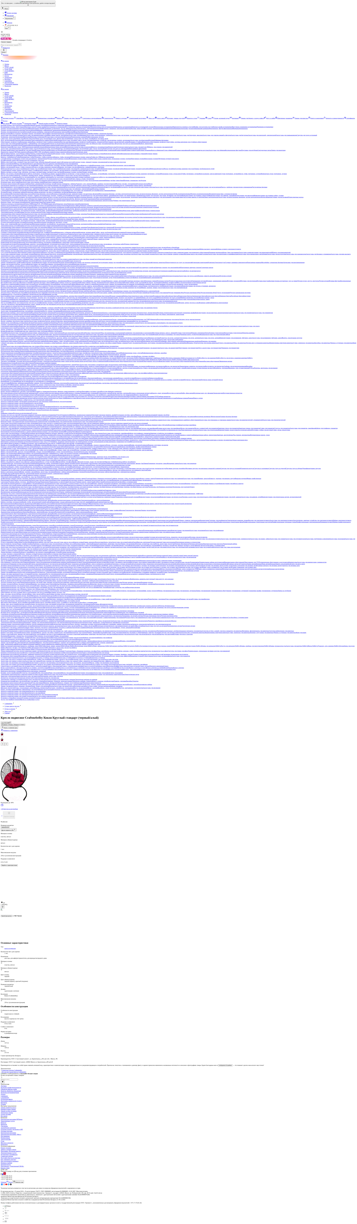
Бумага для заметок (31, 354)
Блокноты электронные (72, 354)
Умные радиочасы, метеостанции (194, 440)
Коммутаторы (81, 436)
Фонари (155, 334)
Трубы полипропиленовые (182, 194)
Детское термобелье (143, 292)
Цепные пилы (29, 249)
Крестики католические (82, 379)
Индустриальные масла (71, 269)
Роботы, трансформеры (59, 281)
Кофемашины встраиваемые (123, 127)
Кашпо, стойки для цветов (17, 467)
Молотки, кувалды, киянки (64, 239)
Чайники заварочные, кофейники (29, 189)
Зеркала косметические (85, 311)
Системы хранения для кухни (116, 162)
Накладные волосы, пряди (201, 299)
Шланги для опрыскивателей (281, 252)
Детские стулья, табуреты (77, 448)
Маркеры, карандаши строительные (67, 242)
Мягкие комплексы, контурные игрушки (112, 324)
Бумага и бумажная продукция (10, 354)
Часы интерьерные (44, 467)
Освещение (4, 463)
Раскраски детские (49, 284)
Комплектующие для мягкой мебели (113, 169)
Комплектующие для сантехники (11, 195)
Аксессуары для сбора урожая (84, 259)
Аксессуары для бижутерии (144, 296)
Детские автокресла (120, 274)
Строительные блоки (36, 202)
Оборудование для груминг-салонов (51, 346)
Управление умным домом (22, 438)
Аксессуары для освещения (187, 463)
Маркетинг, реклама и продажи (23, 391)
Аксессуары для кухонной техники (12, 135)
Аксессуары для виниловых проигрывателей (134, 430)
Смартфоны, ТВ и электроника (26, 118)
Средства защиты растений (59, 261)
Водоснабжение (6, 194)
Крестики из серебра (52, 379)
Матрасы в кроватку (41, 286)
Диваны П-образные (47, 153)
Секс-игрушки (5, 383)
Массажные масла (20, 386)
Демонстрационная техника (10, 353)
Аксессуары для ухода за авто (188, 276)
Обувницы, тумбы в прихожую (44, 157)
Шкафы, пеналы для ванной (40, 451)
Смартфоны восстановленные (25, 425)
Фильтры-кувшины (99, 189)
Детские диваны (88, 153)
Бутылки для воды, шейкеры (55, 328)
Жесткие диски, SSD (18, 147)
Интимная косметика (7, 386)
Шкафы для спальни (90, 453)
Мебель (59, 118)
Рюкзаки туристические (92, 333)
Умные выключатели (99, 438)
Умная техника (5, 440)
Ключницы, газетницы (97, 167)
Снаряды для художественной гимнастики (75, 326)
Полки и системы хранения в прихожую (45, 167)
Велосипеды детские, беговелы (56, 291)
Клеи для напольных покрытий (63, 224)
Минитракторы (182, 249)
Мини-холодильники (99, 125)
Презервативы (129, 319)
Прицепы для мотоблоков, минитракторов (79, 254)
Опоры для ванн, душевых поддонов (57, 195)
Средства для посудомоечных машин (116, 423)
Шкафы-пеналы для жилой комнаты (58, 445)
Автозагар (32, 306)
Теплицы (66, 252)
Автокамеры (95, 266)
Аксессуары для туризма (145, 334)
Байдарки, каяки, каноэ (25, 338)
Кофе (6, 72)
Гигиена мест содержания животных (258, 343)
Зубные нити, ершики (76, 314)
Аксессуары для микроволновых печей (35, 135)
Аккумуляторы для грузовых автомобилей (70, 267)
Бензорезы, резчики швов (87, 232)
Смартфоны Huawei (90, 425)
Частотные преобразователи (141, 214)
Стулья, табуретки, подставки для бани (29, 172)
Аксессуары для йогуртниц (239, 135)
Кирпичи (27, 202)
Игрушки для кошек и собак (86, 343)
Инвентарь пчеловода (79, 264)
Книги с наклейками (108, 395)
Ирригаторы (37, 314)
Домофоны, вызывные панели (59, 441)
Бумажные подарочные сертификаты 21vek (35, 408)
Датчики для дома (75, 441)
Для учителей (103, 396)
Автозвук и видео (6, 271)
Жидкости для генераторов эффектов (118, 373)
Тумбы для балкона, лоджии (190, 174)
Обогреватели (115, 416)
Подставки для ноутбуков (34, 148)
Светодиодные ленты (264, 150)
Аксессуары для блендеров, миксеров (191, 135)
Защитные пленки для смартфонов (130, 428)
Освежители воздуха (247, 468)
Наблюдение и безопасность (10, 441)
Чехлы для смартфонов (90, 428)
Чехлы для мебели (169, 169)
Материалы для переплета (75, 351)
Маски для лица (89, 297)
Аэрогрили (24, 128)
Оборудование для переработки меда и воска (58, 264)
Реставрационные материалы (191, 217)
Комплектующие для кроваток (172, 286)
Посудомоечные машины (62, 125)
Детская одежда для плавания (158, 292)
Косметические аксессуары (69, 311)
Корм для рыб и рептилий (28, 348)
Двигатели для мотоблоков (57, 254)
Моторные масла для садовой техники (196, 254)
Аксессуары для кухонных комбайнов (150, 135)
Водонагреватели (16, 194)
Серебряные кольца (152, 378)
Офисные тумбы (109, 462)
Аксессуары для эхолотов (134, 341)
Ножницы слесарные (73, 237)
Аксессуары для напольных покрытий (170, 217)
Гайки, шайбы (72, 210)
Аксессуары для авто (7, 276)
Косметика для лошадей (62, 349)
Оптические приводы (123, 147)
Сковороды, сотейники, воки (22, 175)
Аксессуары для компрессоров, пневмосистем (88, 234)
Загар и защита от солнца (9, 306)
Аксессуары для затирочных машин (125, 247)
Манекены (119, 369)
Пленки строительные (131, 244)
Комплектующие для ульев (35, 264)
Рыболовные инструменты (150, 341)
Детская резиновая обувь (208, 292)
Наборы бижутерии (129, 296)
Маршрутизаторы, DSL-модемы (25, 436)
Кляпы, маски (71, 385)
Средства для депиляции (48, 304)
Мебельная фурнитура (157, 169)
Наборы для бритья (62, 192)
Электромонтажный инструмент (11, 241)
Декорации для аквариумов (64, 348)
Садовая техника (6, 249)
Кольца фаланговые (51, 378)
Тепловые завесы (125, 416)
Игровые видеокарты (82, 150)
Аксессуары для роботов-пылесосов (75, 420)
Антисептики (96, 316)
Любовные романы (182, 398)
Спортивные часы (40, 328)
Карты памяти (44, 140)
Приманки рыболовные (64, 339)
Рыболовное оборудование (9, 341)
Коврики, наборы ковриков (63, 472)
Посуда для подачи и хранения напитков (64, 177)
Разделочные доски (49, 184)
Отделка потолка (6, 222)
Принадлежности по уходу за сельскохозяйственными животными (186, 262)
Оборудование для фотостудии (10, 142)
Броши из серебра (45, 381)
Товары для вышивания (14, 369)
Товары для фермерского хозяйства (12, 262)
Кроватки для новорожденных (44, 446)
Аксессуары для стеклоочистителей (274, 420)
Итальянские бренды (159, 296)
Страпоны (121, 383)
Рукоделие (4, 369)
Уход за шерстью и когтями (93, 346)
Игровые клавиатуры (132, 150)
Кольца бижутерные (58, 296)
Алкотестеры (16, 274)
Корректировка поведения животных (281, 343)
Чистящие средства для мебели (176, 468)
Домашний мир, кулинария (88, 393)
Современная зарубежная (154, 398)
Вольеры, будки (192, 343)
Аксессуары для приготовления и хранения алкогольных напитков (176, 187)
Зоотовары (235, 118)
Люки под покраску (45, 230)
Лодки (16, 338)
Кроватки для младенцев (27, 286)
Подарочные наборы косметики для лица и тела (40, 192)
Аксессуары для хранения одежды (146, 307)
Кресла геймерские (157, 150)
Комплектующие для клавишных (29, 374)
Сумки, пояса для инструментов (63, 246)
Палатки (8, 333)
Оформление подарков (75, 192)
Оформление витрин (225, 361)
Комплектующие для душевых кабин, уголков (269, 195)
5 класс (40, 396)
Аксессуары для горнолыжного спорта (126, 323)
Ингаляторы (35, 313)
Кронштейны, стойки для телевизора (46, 455)
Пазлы (56, 364)
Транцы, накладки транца (91, 338)
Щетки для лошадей (76, 349)
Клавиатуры (32, 435)
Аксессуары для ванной (87, 451)
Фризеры (164, 128)
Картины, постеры (19, 190)
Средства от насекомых (261, 468)
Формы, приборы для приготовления (104, 184)
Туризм (3, 333)
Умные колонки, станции (39, 438)
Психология (24, 393)
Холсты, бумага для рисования (147, 368)
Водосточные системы (42, 205)
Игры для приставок (28, 150)
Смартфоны (8, 81)
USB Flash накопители (21, 152)
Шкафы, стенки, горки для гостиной (63, 450)
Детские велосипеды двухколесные (35, 291)
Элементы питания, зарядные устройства (58, 433)
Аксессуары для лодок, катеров (210, 338)
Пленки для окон (95, 465)
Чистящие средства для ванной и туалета (116, 468)
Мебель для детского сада (105, 289)
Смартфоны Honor (78, 425)
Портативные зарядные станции (190, 267)
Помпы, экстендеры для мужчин (107, 383)
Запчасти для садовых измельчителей (51, 256)
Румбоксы (73, 284)
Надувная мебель (81, 170)
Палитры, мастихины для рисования (265, 368)
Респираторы (62, 316)
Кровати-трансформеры (35, 163)
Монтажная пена (37, 224)
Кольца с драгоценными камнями (107, 378)
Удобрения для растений (29, 261)
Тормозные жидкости (86, 269)
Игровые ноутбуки (55, 150)
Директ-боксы (45, 373)
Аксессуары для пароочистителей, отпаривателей (247, 420)
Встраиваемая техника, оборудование (13, 127)
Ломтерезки (84, 132)
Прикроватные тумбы (27, 157)
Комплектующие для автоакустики (82, 271)
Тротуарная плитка (49, 202)
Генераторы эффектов (81, 373)
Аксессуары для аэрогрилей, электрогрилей (262, 135)
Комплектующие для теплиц (78, 252)
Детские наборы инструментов (114, 282)
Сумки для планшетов (267, 428)
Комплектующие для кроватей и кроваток (73, 169)
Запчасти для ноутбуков (35, 403)
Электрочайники (30, 130)
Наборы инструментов (23, 237)
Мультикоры (37, 373)
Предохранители (126, 214)
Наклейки (104, 354)
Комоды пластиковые (107, 157)
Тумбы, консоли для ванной (22, 451)
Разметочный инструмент (9, 242)
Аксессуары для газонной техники (104, 254)
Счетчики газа (15, 215)
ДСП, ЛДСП (41, 204)
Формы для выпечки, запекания (31, 179)
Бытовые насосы (27, 194)
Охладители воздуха (57, 416)
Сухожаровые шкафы (188, 313)
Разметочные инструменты (25, 242)
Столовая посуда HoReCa (194, 358)
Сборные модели (200, 282)
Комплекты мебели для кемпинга (25, 336)
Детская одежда (20, 292)
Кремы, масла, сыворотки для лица (21, 297)
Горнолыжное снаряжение (42, 323)
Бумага (22, 354)
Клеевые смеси (27, 200)
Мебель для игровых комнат (97, 287)
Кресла (3, 443)
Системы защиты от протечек (194, 197)
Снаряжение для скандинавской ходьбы (49, 326)
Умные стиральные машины (47, 440)
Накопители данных (7, 152)
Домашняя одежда (74, 307)
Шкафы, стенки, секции (41, 165)
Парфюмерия (5, 294)
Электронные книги (34, 426)
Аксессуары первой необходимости (117, 276)
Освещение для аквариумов (151, 348)
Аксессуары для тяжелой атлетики (153, 326)
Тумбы (18, 157)
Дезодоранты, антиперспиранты (109, 302)
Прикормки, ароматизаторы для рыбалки (85, 339)
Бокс (17, 326)
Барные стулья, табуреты (30, 448)
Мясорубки (77, 132)
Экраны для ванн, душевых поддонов (34, 195)
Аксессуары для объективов (139, 140)
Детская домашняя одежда (44, 292)
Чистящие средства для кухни (138, 468)
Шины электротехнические (57, 214)
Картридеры (71, 152)
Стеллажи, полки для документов (93, 462)
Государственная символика (10, 400)
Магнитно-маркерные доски (28, 353)
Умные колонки (59, 431)
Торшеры (33, 463)
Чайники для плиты (46, 189)
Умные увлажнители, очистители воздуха (138, 440)
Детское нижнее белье (75, 292)
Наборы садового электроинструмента (228, 249)
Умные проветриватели (176, 440)
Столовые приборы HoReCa (91, 358)
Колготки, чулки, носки (22, 307)
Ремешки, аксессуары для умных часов (80, 138)
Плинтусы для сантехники (94, 195)
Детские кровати (29, 446)
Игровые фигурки (334, 281)
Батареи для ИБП (83, 435)
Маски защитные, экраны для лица (47, 316)
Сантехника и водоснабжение (92, 118)
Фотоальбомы (29, 190)
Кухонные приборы (24, 184)
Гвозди (28, 210)
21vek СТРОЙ (8, 67)
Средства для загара (23, 306)
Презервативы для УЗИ (141, 319)
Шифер (120, 205)
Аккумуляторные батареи (79, 433)
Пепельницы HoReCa (170, 359)
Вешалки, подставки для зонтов (68, 167)
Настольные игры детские (25, 284)
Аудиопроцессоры (165, 271)
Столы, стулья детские (19, 460)
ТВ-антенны (70, 143)
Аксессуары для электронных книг (128, 426)
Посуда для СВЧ (53, 175)
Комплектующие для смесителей (243, 195)
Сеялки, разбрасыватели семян (167, 249)
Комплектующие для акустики (228, 430)
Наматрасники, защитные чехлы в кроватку (108, 458)
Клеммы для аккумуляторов (129, 267)
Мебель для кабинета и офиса (10, 462)
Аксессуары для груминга (14, 346)
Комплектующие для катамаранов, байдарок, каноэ (236, 338)
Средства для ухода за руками (67, 302)
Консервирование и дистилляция (11, 187)
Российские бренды (237, 296)
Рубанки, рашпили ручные (100, 239)
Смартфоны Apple (40, 425)
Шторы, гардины (44, 465)
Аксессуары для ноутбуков (50, 148)
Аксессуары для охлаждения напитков (92, 180)
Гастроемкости (85, 175)
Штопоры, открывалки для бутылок (134, 180)
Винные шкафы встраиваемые (222, 127)
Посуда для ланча (71, 185)
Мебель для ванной (7, 451)
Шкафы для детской (25, 289)
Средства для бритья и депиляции (11, 304)
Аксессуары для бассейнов (38, 257)
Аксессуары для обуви (47, 309)
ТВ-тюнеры (77, 143)
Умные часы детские (41, 138)
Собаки (3, 343)
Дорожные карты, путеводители (190, 334)
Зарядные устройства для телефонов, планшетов (42, 428)
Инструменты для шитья (80, 369)
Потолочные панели (31, 222)
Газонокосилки (39, 249)
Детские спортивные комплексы (77, 287)
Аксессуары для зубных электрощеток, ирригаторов (167, 314)
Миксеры (70, 132)
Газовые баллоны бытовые (228, 416)
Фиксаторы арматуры (130, 210)
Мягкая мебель (5, 153)
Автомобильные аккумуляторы (20, 267)
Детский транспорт (7, 291)
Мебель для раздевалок (171, 326)
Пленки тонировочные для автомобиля (93, 276)
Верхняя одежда (63, 307)
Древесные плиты (73, 204)
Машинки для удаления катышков (146, 415)
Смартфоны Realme (138, 425)
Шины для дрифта (51, 266)
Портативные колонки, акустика (43, 431)
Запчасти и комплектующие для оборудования (144, 251)
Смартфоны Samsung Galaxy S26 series (156, 425)
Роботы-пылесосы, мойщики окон (48, 418)
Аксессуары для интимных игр (57, 385)
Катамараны (36, 338)
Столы (3, 158)
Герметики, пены (110, 224)
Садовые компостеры (106, 252)
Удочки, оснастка (6, 339)
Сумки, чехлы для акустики (281, 430)
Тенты (207, 333)
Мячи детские (180, 282)
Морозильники (49, 125)
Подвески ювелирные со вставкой (100, 379)
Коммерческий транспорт (9, 279)
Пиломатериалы (84, 204)
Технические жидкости (8, 269)
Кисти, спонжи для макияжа (52, 311)
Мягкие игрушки (72, 281)
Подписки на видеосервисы (57, 143)
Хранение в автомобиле (136, 276)
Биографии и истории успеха (91, 391)
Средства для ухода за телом (31, 302)
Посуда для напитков (26, 177)
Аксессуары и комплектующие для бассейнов (15, 257)
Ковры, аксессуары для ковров (45, 472)
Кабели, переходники (146, 143)
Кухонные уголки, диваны (62, 153)
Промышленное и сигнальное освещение (23, 229)
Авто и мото (161, 118)
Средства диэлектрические (32, 212)
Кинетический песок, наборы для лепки (108, 284)
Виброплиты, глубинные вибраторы (67, 232)
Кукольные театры (163, 281)
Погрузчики (141, 232)
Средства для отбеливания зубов (113, 314)
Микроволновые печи (35, 128)
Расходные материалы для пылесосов (99, 420)
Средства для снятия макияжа (103, 297)
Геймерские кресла (63, 448)
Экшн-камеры (35, 140)
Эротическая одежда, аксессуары (30, 388)
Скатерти (89, 470)
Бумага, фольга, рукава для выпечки (82, 179)
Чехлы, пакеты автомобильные (24, 276)
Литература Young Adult (58, 398)
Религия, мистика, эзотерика (120, 393)
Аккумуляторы (5, 267)
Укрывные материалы (216, 252)
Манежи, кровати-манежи (106, 286)
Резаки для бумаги (61, 351)
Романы (190, 398)
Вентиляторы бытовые (23, 416)
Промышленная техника (8, 363)
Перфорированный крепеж (59, 210)
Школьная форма (30, 292)
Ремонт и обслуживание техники (11, 410)
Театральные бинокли (46, 371)
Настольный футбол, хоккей (67, 364)
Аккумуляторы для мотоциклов (94, 267)
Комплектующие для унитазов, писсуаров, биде (154, 195)
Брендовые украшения (15, 296)
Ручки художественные (57, 368)
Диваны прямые (25, 153)
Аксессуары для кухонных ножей (33, 182)
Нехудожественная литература (10, 393)
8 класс (54, 396)
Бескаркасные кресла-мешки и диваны (133, 153)
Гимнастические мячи (81, 321)
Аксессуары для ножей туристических (101, 334)
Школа (6, 66)
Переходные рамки (37, 271)
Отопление (4, 207)
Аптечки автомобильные (48, 274)
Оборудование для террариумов (188, 348)
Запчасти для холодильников (62, 401)
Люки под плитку (22, 230)
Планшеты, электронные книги (11, 426)
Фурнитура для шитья (95, 369)
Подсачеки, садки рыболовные (77, 341)
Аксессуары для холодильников (69, 423)
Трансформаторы (92, 214)
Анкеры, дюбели (35, 210)
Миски (150, 184)
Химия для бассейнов (54, 257)
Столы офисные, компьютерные (36, 356)
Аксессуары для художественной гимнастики (103, 326)
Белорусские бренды (212, 296)
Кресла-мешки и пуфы (17, 443)
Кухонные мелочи (142, 184)
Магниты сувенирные (104, 190)
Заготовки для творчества (140, 366)
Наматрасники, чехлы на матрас (75, 446)
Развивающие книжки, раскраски (46, 395)
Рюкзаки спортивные (198, 333)
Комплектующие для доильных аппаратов (84, 262)
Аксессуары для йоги (22, 321)
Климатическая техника (8, 416)
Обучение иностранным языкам (118, 396)
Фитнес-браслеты (29, 138)
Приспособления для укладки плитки (125, 217)
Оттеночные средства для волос (101, 301)
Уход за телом (5, 302)
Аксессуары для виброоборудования (83, 247)
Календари (97, 354)
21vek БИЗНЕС (9, 71)
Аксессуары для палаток (18, 333)
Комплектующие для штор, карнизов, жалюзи (75, 465)
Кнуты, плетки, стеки (41, 385)
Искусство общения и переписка (111, 391)
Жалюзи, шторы (6, 465)
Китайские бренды (172, 296)
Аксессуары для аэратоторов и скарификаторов (223, 254)
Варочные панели (30, 127)
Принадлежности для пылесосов (33, 420)
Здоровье (202, 118)
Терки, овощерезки (37, 184)
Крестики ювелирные (26, 379)
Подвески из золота (139, 379)
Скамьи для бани (47, 172)
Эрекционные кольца (131, 383)
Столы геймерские (169, 150)
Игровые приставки (15, 150)
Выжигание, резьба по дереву (86, 284)
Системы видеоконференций (65, 353)
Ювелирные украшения (284, 118)
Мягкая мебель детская (89, 289)
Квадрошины (72, 266)
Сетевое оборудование (8, 436)
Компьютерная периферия (9, 435)
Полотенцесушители (41, 197)
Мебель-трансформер (7, 163)
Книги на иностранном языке (101, 398)
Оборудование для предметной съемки (116, 142)
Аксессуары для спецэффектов (139, 373)
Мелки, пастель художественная (127, 368)
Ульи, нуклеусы (22, 264)
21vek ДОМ (8, 69)
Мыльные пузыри (25, 282)
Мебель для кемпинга (8, 336)
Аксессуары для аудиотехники (208, 430)
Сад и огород (5, 252)
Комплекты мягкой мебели (112, 153)
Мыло (11, 302)
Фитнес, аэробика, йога (8, 321)
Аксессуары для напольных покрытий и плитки (16, 217)
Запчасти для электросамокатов (43, 406)
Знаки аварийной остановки (80, 274)
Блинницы (170, 128)
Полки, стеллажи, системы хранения (60, 165)
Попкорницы (243, 128)
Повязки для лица (71, 316)
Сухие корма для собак (12, 343)
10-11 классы (65, 396)
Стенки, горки (22, 445)
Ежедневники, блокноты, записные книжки (51, 354)
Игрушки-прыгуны (263, 281)
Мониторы (26, 137)
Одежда (3, 307)
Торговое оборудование (196, 361)
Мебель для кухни (6, 162)
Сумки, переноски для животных (304, 343)
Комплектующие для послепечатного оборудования (99, 351)
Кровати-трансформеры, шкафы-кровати (133, 446)
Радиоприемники (46, 430)
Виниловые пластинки (156, 430)
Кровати (21, 446)
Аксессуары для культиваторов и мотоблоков (252, 254)
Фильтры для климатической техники (66, 421)
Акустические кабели (245, 430)
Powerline (100, 436)
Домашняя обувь (10, 309)
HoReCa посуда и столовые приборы (12, 358)
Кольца (3, 378)
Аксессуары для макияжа (9, 311)
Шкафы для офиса (97, 356)
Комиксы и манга (71, 398)
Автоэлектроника (6, 272)
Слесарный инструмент (8, 237)
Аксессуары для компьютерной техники (13, 148)
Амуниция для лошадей (13, 349)
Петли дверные (53, 219)
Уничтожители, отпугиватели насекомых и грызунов (130, 252)
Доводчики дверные (77, 219)
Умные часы (20, 138)
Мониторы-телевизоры (37, 137)
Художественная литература (10, 398)
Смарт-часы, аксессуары (8, 138)
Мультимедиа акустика (17, 430)
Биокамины (145, 416)
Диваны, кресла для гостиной (23, 450)
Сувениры (4, 190)
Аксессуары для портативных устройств (13, 433)
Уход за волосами (6, 299)
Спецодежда (94, 246)
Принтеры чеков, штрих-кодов (64, 361)
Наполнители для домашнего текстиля (134, 470)
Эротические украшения (49, 388)
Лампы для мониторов (278, 150)
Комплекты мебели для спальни (29, 453)
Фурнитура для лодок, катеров (169, 338)
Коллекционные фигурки (233, 150)
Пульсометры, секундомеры (25, 328)
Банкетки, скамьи (84, 167)
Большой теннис (90, 329)
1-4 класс (35, 396)
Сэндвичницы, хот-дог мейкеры (61, 128)
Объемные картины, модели (71, 366)
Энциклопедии (218, 393)
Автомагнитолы (17, 271)
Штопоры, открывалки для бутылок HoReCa (51, 359)
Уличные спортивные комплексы (67, 324)
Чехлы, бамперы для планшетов (81, 426)
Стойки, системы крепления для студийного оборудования (188, 142)
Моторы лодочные (46, 338)
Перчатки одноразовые (84, 316)
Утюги (58, 415)
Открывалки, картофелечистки (66, 133)
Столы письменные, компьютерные (35, 158)
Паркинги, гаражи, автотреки (115, 281)
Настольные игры (19, 364)
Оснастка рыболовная (105, 339)
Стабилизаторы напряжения (98, 435)
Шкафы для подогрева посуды (203, 127)
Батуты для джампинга (141, 321)
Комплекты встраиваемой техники (143, 127)
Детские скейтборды (84, 291)
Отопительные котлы (14, 207)
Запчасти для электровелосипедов (64, 406)
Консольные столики (151, 158)
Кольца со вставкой (63, 378)
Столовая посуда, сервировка (10, 177)
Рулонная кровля (136, 205)
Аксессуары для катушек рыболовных (171, 339)
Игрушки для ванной (234, 281)
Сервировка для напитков (22, 180)
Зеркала (16, 453)
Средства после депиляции (64, 304)
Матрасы (16, 446)
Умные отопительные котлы (160, 440)
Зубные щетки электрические (23, 314)
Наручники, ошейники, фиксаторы (23, 385)
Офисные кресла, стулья (18, 356)
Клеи (103, 224)
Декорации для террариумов (230, 348)
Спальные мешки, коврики (34, 333)
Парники (60, 252)
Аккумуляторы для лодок (112, 267)
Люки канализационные (103, 199)
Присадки (61, 269)
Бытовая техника (8, 118)
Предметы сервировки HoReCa (176, 358)
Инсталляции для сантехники (25, 197)
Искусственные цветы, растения (60, 467)
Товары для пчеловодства (9, 264)
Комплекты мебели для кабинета (125, 462)
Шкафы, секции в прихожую (97, 445)
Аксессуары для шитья (109, 369)
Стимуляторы (92, 383)
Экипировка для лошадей (46, 349)
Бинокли (17, 371)
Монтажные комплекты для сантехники (157, 197)
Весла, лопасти (78, 338)
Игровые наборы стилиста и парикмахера (66, 282)
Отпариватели (65, 415)
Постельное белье (61, 470)
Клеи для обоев (48, 224)
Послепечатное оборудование (10, 351)
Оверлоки (94, 415)
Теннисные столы (48, 329)
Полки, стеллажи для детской (41, 289)
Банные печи (64, 207)
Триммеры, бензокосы (18, 249)
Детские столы (52, 158)
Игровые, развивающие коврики (216, 281)
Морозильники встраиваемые (163, 127)
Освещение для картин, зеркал (157, 463)
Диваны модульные (77, 153)
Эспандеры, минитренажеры (65, 321)
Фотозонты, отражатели (96, 142)
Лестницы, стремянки (22, 259)
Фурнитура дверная (64, 219)
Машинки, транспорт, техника (96, 281)
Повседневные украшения (30, 296)
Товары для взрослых (301, 118)
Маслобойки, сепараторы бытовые (102, 133)
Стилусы (39, 435)
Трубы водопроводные (69, 197)
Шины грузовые (40, 266)
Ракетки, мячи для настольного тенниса (30, 329)
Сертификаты (350, 118)
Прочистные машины (36, 199)
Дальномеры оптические (60, 371)
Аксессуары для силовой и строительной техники (17, 247)
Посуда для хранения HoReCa (211, 358)
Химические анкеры (110, 210)
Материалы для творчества (156, 366)
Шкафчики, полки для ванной (58, 451)
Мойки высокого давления (207, 249)
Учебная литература (7, 396)
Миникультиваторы (193, 249)
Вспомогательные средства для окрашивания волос (74, 301)
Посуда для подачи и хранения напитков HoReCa (237, 358)
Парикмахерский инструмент (145, 299)
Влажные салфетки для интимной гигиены (70, 318)
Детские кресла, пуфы (52, 443)
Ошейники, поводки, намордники (66, 343)
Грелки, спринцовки (118, 319)
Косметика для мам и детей (49, 302)
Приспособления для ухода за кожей (169, 297)
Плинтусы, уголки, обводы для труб (49, 217)
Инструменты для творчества (214, 366)
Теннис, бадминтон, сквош (9, 329)
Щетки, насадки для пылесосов (54, 420)
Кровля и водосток (7, 205)
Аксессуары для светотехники (88, 229)
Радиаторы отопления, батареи (89, 207)
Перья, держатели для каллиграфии (76, 368)
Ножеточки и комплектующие (53, 182)
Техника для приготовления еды (11, 128)
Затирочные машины (119, 232)
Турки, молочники (58, 189)
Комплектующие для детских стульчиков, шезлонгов (199, 286)
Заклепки (80, 210)
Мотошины (64, 266)
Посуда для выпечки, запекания (11, 179)
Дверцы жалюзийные (128, 174)
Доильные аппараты (64, 262)
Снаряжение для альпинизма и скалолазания (138, 333)
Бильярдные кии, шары (25, 331)
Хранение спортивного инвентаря (234, 326)
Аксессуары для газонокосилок (296, 254)
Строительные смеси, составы (79, 200)
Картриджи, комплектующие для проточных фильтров (81, 194)
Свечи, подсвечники (95, 467)
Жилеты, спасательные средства (292, 338)
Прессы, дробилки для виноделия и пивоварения (236, 187)
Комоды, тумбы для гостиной (42, 450)
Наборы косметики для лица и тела (87, 302)
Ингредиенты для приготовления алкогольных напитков (137, 187)
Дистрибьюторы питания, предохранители (145, 271)
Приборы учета (6, 215)
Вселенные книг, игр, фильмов (203, 393)
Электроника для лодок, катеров (189, 338)
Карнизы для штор (55, 465)
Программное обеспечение (138, 148)
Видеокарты (41, 147)
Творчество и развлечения (9, 284)
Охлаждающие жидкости (50, 269)
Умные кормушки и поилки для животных (218, 440)
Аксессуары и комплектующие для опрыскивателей (255, 252)
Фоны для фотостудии (39, 142)
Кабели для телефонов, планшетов (327, 428)
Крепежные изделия (7, 210)
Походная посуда (70, 334)
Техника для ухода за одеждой (10, 415)
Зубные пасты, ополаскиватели (93, 314)
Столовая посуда (95, 177)
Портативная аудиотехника (9, 431)
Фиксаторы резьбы (96, 224)
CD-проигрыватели (86, 431)
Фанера (34, 204)
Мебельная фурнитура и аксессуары (12, 169)
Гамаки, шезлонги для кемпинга (88, 336)
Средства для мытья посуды (157, 468)
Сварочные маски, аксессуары (65, 235)
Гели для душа (17, 302)
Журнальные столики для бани (72, 172)
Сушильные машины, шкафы (107, 415)
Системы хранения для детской (132, 287)
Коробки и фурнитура (8, 219)
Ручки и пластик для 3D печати (121, 366)
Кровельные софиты (73, 205)
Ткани (149, 470)
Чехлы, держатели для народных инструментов (42, 376)
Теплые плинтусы (112, 207)
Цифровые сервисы (7, 413)
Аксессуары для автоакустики (122, 271)
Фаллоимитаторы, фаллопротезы (77, 383)
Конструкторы (11, 281)
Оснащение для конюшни (91, 349)
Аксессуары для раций (135, 361)
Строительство (108, 118)
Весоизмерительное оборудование (117, 361)
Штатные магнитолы (177, 271)
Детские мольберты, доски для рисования (184, 284)
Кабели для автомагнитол (192, 271)
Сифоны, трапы (108, 195)
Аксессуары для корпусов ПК (139, 147)
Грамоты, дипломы (120, 354)
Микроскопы (24, 371)
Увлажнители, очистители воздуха (86, 416)
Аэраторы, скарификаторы (131, 249)
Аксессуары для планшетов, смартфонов (104, 426)
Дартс (78, 364)
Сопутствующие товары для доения (109, 262)
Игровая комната (6, 287)
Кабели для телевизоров (40, 143)
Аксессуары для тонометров (245, 313)
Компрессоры (23, 234)
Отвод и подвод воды (55, 197)
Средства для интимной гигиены (148, 302)
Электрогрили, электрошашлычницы (88, 128)
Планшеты (25, 145)
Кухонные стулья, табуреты (13, 448)
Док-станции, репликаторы (241, 435)
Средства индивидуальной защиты (32, 246)
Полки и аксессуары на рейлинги (87, 185)
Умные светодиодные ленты (138, 438)
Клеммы (21, 212)
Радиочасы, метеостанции (32, 430)
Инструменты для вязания (48, 369)
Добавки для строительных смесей (124, 200)
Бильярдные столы (12, 331)
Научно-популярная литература (56, 393)
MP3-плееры (68, 431)
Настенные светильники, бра (82, 463)
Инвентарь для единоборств (28, 326)
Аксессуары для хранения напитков (41, 180)
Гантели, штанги (50, 321)
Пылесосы (7, 86)
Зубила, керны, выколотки (102, 237)
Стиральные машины (11, 84)
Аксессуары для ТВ (87, 143)
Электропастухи (220, 262)
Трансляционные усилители (190, 430)
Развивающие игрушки (199, 281)
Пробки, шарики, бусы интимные (39, 383)
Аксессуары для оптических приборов (80, 371)
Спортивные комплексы (36, 324)
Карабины (120, 210)
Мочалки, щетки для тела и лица (188, 302)
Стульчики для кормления (99, 162)
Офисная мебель (6, 356)
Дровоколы (154, 249)
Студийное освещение (53, 142)
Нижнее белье (10, 307)
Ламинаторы (24, 351)
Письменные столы (32, 460)
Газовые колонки (26, 207)
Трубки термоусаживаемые (49, 212)
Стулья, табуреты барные (41, 162)
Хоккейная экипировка (92, 323)
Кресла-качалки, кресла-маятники (124, 165)
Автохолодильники (173, 276)
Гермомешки (87, 328)
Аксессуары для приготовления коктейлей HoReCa (134, 359)
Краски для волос (29, 301)
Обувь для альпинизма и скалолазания (112, 333)
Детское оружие (324, 281)
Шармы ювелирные (13, 379)
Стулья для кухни (28, 162)
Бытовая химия (5, 468)
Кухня (3, 160)
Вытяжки (31, 125)
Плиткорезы (20, 244)
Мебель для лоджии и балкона (10, 174)
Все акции (5, 61)
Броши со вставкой (11, 381)
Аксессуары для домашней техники (12, 420)
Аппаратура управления (106, 214)
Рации (34, 361)
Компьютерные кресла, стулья (47, 448)
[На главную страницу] (6, 40)
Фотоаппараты (17, 140)
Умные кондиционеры (104, 440)
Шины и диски (5, 266)
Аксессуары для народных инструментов (14, 376)
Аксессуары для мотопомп (144, 247)
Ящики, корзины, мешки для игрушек (154, 287)
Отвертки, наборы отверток (58, 237)
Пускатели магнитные (157, 214)
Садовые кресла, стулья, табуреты (107, 448)
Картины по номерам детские (130, 284)
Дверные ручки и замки (41, 219)
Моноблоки (32, 145)
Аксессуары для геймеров (217, 150)
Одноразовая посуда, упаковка (121, 185)
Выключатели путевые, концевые (76, 214)
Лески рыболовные (51, 339)
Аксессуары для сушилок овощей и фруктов (217, 135)
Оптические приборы (8, 371)
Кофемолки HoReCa (157, 359)
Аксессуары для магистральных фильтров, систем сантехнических (152, 194)
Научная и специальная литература (140, 393)
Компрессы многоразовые (219, 302)
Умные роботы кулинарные (75, 440)
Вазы (72, 467)
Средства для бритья (87, 304)
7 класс (49, 396)
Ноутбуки (7, 79)
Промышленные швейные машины (45, 363)
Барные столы (20, 158)
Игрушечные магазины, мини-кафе (42, 282)
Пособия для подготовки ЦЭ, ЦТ (79, 396)
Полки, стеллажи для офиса (146, 356)
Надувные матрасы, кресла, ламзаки (164, 333)
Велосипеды (8, 74)
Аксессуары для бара (7, 180)
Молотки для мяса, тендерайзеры (126, 184)
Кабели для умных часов (100, 138)
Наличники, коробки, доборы (24, 219)
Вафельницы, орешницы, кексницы (111, 128)
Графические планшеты (24, 368)
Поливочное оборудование (17, 252)
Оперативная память (31, 147)
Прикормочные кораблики (192, 341)
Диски (59, 266)
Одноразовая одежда (107, 316)
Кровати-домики (151, 446)
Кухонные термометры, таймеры (65, 184)
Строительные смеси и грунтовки (11, 200)
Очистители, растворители (81, 224)
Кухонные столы (10, 158)
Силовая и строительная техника (11, 232)
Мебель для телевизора (8, 455)
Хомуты (101, 210)
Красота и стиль (192, 118)
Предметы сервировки (122, 177)
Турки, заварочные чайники (10, 189)
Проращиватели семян (83, 133)
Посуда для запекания (48, 179)
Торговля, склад (6, 361)
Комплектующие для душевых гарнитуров (195, 195)
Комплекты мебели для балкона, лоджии (33, 174)
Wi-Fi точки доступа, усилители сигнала (48, 436)
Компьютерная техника (8, 145)
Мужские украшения (116, 296)
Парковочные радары (99, 272)
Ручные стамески (86, 239)
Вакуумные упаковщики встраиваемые (244, 127)
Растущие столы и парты (99, 158)
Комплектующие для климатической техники (15, 421)
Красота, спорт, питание (159, 393)
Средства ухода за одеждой (127, 307)
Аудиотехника (5, 430)
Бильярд (3, 331)
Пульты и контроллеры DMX (97, 373)
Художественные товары (9, 368)
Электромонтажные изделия (10, 212)
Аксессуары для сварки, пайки (114, 235)
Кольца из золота (140, 378)
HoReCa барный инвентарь (9, 359)
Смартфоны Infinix (114, 425)
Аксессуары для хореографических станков (209, 326)
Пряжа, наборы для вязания (31, 369)
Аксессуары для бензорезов (41, 247)
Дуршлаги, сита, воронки (84, 184)
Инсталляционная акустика (172, 430)
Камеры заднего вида (126, 277)
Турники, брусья (23, 324)
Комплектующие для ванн (77, 195)
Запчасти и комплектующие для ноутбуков (14, 403)
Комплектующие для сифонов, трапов (221, 195)
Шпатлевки (35, 200)
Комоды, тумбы (6, 157)
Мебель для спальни (7, 453)
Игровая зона (5, 150)
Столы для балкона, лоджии (94, 174)
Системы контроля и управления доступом (116, 441)
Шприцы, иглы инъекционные (102, 319)
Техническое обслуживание (30, 410)
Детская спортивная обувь (192, 292)
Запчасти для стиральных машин (43, 401)
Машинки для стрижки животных (74, 346)
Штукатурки (43, 200)
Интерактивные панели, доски (46, 353)
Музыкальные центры (59, 430)
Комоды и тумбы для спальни (62, 453)
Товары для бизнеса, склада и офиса (252, 118)
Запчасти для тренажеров (37, 405)
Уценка (6, 64)
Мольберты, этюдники (221, 368)
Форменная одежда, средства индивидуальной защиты (18, 316)
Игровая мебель (6, 155)
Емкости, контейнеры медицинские (81, 319)
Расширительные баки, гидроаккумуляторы (223, 194)
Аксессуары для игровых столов (90, 364)
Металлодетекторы (136, 441)
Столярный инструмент (8, 239)
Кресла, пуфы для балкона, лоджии (250, 174)
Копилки (10, 190)
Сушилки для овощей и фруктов (37, 133)
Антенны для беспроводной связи (169, 436)
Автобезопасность (6, 274)
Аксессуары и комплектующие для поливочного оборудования (189, 252)
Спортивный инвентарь (8, 326)
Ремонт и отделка (121, 118)
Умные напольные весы (240, 440)
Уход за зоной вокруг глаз (61, 297)
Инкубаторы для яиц (29, 262)
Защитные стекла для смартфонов (108, 428)
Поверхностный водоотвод (58, 205)
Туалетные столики (63, 158)
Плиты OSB (28, 204)
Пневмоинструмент (140, 234)
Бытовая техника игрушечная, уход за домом (283, 281)
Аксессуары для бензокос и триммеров (318, 254)
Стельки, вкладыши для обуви (63, 309)
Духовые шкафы (41, 127)
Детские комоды (55, 289)
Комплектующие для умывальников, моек (126, 195)
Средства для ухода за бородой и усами (123, 299)
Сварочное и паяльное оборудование (12, 235)
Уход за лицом (5, 297)
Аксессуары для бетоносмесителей (61, 247)
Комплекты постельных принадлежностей (42, 470)
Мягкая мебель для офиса (84, 356)
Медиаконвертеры (133, 436)
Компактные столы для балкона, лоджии (274, 174)
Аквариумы (16, 348)
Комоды (13, 157)
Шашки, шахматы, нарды (33, 364)
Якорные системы (154, 338)
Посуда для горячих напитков (42, 177)
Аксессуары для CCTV (43, 441)
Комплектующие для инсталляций (277, 197)
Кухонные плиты (39, 125)
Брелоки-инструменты (130, 334)
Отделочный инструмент (9, 244)
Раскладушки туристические (233, 333)
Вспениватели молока (77, 130)
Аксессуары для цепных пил (124, 254)
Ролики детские (96, 291)
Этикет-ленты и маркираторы (97, 361)
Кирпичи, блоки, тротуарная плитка (12, 202)
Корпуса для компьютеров (100, 147)
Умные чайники (61, 440)
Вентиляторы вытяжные (203, 416)
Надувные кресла (65, 443)
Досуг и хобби (270, 118)
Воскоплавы (77, 304)
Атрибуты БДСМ (6, 385)
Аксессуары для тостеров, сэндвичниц (125, 135)
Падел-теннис (126, 329)
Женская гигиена (6, 318)
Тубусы (252, 368)
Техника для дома (6, 418)
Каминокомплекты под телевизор (69, 455)
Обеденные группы (164, 158)
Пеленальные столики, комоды (81, 157)
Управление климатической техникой (147, 207)
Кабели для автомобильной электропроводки (147, 277)
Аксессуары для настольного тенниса (66, 329)
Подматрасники (106, 446)
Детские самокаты (72, 291)
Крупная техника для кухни (10, 125)
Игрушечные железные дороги (135, 281)
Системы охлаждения (85, 147)
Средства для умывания (76, 297)
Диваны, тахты (15, 153)
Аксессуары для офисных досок (84, 353)
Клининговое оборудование (25, 363)
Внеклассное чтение (19, 396)
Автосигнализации (31, 272)
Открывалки (93, 187)
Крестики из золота (39, 379)
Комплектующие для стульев (50, 169)
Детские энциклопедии (64, 395)
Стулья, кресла (76, 165)
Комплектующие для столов (32, 169)
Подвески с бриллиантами (192, 379)
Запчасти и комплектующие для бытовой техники (17, 401)
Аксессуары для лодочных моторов (111, 338)
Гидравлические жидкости (101, 269)
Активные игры (190, 282)
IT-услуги (34, 413)
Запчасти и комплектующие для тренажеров (15, 405)
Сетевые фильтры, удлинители (132, 435)
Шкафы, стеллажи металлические (21, 361)
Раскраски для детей (95, 395)
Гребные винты (143, 338)
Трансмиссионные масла (34, 269)
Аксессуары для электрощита (39, 214)
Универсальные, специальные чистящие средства (63, 468)
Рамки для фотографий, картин (43, 190)
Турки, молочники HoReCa (130, 358)
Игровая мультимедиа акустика (199, 150)
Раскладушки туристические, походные (111, 336)
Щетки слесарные (116, 237)
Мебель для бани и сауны (9, 172)
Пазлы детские (38, 284)
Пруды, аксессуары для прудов (53, 251)
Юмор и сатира (198, 398)
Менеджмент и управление (41, 391)
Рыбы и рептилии (6, 348)
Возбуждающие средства (46, 386)
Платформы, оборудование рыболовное (171, 341)
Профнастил (127, 205)
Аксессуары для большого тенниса (107, 329)
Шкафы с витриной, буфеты (79, 445)
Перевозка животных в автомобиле (176, 343)
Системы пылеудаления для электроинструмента (118, 234)
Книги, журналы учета (87, 354)
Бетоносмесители (27, 232)
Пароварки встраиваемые (265, 127)
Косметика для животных (110, 346)
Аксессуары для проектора (102, 143)
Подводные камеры (39, 341)
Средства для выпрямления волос (143, 301)
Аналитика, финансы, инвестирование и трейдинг (66, 391)
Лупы (37, 371)
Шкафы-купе (31, 445)
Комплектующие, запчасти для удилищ (146, 339)
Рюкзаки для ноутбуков (80, 148)
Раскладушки (115, 446)
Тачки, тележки (34, 259)
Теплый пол (102, 207)
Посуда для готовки (7, 175)
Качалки (108, 287)
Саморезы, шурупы (20, 210)
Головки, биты (35, 237)
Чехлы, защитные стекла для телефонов (70, 428)
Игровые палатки (37, 287)
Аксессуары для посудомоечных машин (91, 423)
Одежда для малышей (223, 292)
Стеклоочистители (97, 418)
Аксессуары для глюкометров (263, 313)
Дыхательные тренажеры (47, 313)
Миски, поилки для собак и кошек (105, 343)
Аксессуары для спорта (252, 326)
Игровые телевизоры (108, 150)
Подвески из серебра (152, 379)
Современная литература (27, 398)
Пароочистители (64, 418)
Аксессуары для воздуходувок (276, 254)
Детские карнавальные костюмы (240, 292)
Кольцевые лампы (26, 142)
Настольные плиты (76, 125)
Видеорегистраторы (18, 272)
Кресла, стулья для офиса (48, 462)
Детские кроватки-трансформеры (53, 163)
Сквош (120, 329)
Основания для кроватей (93, 446)
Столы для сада (102, 170)
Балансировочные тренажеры (124, 321)
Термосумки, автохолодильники (54, 334)
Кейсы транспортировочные (158, 373)
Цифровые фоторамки (161, 140)
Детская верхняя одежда (90, 292)
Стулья (3, 448)
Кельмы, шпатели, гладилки (33, 244)
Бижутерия (4, 296)
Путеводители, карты (104, 393)
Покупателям (9, 18)
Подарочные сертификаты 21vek (11, 408)
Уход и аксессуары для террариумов (209, 348)
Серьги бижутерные (45, 296)
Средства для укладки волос (102, 299)
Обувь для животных (239, 343)
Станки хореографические (187, 326)
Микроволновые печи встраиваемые (102, 127)
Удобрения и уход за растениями (11, 261)
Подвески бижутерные (90, 296)
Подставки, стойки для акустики (262, 430)
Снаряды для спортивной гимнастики (130, 326)
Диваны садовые (98, 153)
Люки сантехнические (211, 197)
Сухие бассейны (116, 287)
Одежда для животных (225, 343)
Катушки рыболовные (38, 339)
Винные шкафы (88, 125)
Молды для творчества (172, 366)
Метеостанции (215, 416)
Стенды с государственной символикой (39, 400)
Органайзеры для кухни (42, 185)
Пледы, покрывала (73, 470)
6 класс (44, 396)
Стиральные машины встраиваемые (44, 415)
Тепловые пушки (33, 234)
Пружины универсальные (151, 210)
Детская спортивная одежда (128, 292)
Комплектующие (6, 147)
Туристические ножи (82, 334)
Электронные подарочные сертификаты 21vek (63, 408)
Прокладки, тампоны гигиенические (23, 318)
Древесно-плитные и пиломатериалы (12, 204)
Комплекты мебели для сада (45, 170)
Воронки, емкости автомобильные (209, 276)
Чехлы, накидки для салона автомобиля (46, 276)
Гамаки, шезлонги (60, 170)
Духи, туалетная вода (16, 294)
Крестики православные (66, 379)
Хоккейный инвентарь (77, 323)
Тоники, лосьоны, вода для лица (42, 297)
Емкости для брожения (111, 187)
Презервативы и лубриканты (10, 390)
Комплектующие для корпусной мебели (137, 169)
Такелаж (53, 232)
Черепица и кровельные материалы (24, 205)
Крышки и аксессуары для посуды (69, 175)
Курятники (211, 262)
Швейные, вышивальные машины (80, 415)
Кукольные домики (151, 281)
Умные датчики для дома (76, 438)
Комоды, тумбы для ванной (62, 157)
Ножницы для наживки (208, 341)
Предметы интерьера (60, 190)
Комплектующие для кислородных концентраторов (211, 313)
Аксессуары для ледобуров (101, 341)
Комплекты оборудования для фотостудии (155, 142)
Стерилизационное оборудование (113, 418)
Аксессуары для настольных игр (110, 364)
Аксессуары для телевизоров (10, 143)
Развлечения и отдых (7, 364)
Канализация (5, 199)
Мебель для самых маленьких (10, 286)
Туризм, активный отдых (222, 118)
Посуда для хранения (28, 185)
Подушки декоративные (100, 470)
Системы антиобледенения (126, 207)
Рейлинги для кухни (104, 185)
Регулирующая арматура (177, 197)
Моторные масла (20, 269)
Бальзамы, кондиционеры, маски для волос (38, 299)
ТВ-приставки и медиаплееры (54, 137)
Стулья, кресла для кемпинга (45, 336)
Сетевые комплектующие (111, 436)
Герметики (28, 224)
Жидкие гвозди (20, 224)
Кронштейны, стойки (26, 143)
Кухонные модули (23, 160)
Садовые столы (86, 158)
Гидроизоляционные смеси (97, 200)
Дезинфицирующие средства (311, 468)
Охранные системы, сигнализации (92, 441)
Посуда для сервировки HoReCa (34, 358)
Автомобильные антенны (84, 272)
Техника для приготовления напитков (13, 130)
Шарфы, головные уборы (50, 307)
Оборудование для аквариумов (46, 348)
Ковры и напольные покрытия (10, 472)
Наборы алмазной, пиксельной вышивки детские (155, 284)
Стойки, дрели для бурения (103, 232)
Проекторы (67, 137)
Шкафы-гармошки (41, 445)
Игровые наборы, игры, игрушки (134, 282)
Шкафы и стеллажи (7, 445)
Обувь (3, 309)
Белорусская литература (84, 398)
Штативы (151, 140)
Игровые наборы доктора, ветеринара (92, 282)
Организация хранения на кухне (11, 185)
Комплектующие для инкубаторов (47, 262)
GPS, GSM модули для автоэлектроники (72, 277)
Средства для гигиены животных (207, 343)
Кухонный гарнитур (11, 160)
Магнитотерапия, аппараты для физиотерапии (88, 313)
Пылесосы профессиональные (48, 234)
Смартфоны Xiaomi (52, 425)
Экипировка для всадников (29, 349)
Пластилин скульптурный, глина (174, 368)
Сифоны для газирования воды (94, 130)
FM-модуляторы (48, 271)
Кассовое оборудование (211, 361)
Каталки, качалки (18, 291)
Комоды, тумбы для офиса (111, 356)
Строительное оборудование (10, 234)
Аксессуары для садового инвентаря (63, 259)
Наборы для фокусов (169, 282)
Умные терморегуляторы (184, 438)
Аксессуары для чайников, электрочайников (78, 189)
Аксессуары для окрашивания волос (165, 301)
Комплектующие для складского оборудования (174, 361)
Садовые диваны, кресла (18, 170)
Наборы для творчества (62, 284)
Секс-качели (80, 385)
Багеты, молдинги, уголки (59, 222)
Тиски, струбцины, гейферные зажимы (28, 239)
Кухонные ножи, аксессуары (10, 182)
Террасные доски (61, 204)
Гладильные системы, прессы (125, 415)
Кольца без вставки (76, 378)
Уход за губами (135, 297)
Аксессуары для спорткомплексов (176, 287)
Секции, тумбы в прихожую (24, 167)
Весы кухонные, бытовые (19, 133)
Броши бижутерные (103, 296)
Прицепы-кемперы (248, 333)
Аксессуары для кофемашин (77, 135)
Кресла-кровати (87, 443)
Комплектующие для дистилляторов (209, 187)
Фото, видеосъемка (7, 140)
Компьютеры (40, 145)
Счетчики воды (41, 215)
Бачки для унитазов (176, 195)
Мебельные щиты (50, 204)
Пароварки (177, 128)
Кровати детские (66, 289)
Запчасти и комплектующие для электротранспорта (17, 406)
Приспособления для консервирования (77, 187)
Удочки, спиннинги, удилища (21, 339)
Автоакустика (26, 271)
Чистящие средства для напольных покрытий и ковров (203, 468)
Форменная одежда (94, 307)
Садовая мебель (6, 170)
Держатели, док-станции (95, 433)
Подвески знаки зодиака (209, 379)
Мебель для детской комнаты (10, 289)
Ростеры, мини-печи (137, 128)
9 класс (58, 396)
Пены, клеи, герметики (8, 224)
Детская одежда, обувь (8, 292)
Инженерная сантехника (8, 197)
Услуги (6, 76)
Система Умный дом (7, 438)
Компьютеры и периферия (46, 118)
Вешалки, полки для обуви (128, 356)
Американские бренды (199, 296)
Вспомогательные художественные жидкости (199, 368)
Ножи (21, 182)
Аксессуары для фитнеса (37, 321)
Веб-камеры (145, 435)
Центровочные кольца (83, 266)
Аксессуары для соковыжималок (286, 135)
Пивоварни (100, 187)
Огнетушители (48, 246)
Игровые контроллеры (42, 150)
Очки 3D (113, 143)
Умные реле (150, 438)
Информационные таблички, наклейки (154, 353)
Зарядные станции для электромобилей (167, 267)
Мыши (26, 435)
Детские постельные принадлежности (60, 286)
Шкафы (15, 445)
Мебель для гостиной (7, 450)
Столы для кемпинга (60, 336)
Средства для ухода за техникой (307, 135)
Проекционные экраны (78, 137)
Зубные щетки (64, 314)
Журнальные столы (75, 158)
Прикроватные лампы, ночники (46, 463)
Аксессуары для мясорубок (170, 135)
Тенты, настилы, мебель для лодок (63, 338)
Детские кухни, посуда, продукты (308, 281)
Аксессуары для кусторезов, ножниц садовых (169, 254)
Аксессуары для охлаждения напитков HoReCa (103, 359)
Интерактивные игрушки (44, 281)
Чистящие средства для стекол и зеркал (91, 468)
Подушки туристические (183, 333)
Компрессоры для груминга (31, 346)
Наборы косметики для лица (190, 297)
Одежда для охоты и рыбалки (109, 307)
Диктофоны (76, 431)
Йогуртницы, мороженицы (152, 128)
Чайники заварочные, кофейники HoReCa (152, 358)
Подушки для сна (19, 470)
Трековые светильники (71, 229)
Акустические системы (88, 430)
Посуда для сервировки (107, 177)
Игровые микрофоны (182, 150)
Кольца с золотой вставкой (126, 378)
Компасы (116, 334)
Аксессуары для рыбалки (118, 341)
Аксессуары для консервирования (54, 187)
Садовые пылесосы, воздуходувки (112, 249)
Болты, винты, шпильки (91, 210)
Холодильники (9, 82)
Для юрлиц (10, 15)
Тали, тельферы (45, 232)
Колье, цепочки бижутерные (73, 296)
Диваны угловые (35, 153)
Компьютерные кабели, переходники (205, 435)
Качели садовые (71, 170)
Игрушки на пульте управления (26, 281)
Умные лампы (88, 438)
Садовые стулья (31, 170)
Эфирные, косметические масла (33, 294)
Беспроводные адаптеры (69, 436)
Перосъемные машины (254, 262)
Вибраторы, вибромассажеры (19, 383)
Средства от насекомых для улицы (169, 334)
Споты (71, 463)
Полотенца (82, 470)
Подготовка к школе (134, 396)
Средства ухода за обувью (81, 309)
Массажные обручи (94, 321)
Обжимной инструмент (28, 241)
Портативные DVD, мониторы (103, 271)
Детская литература (7, 395)
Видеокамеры (26, 140)
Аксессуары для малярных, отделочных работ (109, 244)
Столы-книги (174, 158)
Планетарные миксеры (60, 132)
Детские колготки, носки (60, 292)
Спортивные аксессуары (8, 328)
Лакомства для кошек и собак (45, 343)
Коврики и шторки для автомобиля (70, 276)
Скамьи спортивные (50, 324)
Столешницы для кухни (36, 160)
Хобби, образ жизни (187, 393)
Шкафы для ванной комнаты (139, 445)
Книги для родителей (141, 395)
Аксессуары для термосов (36, 334)
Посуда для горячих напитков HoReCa (70, 358)
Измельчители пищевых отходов (183, 127)
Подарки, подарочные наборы (15, 192)
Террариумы (104, 348)
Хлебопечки (127, 128)
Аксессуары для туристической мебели (217, 334)
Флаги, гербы (23, 400)
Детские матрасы (77, 289)
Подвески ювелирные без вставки (122, 379)
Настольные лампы (62, 463)
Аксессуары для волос (186, 299)
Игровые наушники (145, 150)
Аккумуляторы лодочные (130, 338)
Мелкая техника (6, 133)
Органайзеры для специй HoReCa (111, 358)
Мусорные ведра (193, 359)
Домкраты (71, 234)
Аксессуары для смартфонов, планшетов (14, 428)
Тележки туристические (216, 333)
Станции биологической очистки (118, 251)
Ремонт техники (36, 410)
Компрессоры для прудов (100, 251)
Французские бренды (185, 296)
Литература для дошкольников (125, 395)
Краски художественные (95, 368)
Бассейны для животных (322, 343)
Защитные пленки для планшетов (249, 428)
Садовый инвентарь (45, 259)
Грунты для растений (43, 261)
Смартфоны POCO (102, 425)
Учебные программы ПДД (149, 396)
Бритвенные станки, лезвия (31, 304)
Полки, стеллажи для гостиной (85, 450)
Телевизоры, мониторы (8, 137)
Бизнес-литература (7, 391)
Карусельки (63, 287)
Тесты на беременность (46, 319)
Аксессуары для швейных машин (152, 420)
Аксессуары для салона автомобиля (155, 276)
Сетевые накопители (61, 152)
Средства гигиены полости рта (50, 314)
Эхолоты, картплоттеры (25, 341)
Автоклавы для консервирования (191, 128)
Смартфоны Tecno (126, 425)
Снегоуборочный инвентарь (103, 259)
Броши (3, 381)
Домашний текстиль (7, 470)
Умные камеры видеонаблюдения (57, 438)
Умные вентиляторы (90, 440)
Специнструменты (80, 241)
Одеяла (27, 470)
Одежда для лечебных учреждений (125, 316)
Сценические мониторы (26, 373)
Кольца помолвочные (38, 378)
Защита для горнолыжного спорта (172, 323)
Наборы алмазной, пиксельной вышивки (35, 366)
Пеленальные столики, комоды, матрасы (85, 286)
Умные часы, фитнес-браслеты (58, 138)
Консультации (26, 410)
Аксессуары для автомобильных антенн (119, 272)
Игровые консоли (64, 145)
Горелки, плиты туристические (53, 333)
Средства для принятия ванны (168, 302)
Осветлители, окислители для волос (46, 301)
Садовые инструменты (8, 259)
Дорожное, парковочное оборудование (101, 274)
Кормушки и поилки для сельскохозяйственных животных (146, 262)
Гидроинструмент (131, 232)
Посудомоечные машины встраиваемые (77, 127)
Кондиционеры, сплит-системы (40, 416)
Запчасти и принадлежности (335, 118)
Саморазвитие (32, 393)
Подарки (3, 192)
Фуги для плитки (83, 217)
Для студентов (94, 396)
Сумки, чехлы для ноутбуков (97, 148)
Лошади (3, 349)
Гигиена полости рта (7, 314)
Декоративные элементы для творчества (192, 366)
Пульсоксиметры (60, 313)
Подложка (34, 217)
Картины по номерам (15, 366)
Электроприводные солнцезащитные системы (116, 465)
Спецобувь (101, 246)
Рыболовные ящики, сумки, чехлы (56, 341)
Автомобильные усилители (62, 271)
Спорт (209, 118)
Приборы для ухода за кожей (149, 297)
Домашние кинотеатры (73, 430)
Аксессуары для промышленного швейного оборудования (181, 420)
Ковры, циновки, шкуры (28, 472)
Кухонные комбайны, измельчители (41, 132)
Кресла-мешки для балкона (54, 174)
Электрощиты (25, 214)
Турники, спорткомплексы (9, 324)
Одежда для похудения (107, 321)
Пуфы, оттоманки (76, 443)
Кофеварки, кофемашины (44, 130)
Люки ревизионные (10, 230)
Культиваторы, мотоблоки (52, 249)
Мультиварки (46, 128)
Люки (2, 230)
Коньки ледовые (19, 323)
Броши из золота (34, 381)
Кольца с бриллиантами (89, 378)
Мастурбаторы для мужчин (58, 383)
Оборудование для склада (151, 361)
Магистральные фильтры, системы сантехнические (115, 194)
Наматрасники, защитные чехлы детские (100, 457)
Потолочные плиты (44, 222)
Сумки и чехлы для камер (85, 140)
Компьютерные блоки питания (55, 147)
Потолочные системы (18, 222)
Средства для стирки (17, 468)
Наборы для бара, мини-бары (114, 180)
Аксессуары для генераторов (104, 247)
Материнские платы (71, 147)
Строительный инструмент (137, 118)
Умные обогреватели (118, 440)
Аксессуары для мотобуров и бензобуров (166, 247)
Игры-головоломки (48, 364)
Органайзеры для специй (58, 185)
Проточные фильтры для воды (42, 194)
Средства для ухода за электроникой (127, 143)
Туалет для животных (134, 343)
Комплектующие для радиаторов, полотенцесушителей (126, 197)
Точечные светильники (57, 229)
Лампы (145, 463)
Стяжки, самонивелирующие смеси (58, 200)
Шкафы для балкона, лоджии (112, 174)
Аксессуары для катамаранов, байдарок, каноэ (267, 338)
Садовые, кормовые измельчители (90, 249)
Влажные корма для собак (28, 343)
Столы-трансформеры (71, 163)
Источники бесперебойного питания (66, 435)
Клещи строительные (87, 237)
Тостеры (74, 128)
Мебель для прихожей (8, 167)
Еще (6, 28)
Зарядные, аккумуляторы (225, 435)
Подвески (4, 379)
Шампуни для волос (18, 299)
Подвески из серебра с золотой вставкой (171, 379)
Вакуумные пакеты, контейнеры (58, 135)
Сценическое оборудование (9, 373)
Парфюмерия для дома (50, 294)
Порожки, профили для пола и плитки (101, 217)
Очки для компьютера (66, 148)
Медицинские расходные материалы (12, 319)
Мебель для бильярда (55, 331)
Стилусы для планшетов (282, 428)
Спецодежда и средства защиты (11, 246)
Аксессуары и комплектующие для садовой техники (17, 254)
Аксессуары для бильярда (41, 331)
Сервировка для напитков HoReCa (77, 359)
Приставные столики (138, 158)
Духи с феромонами (32, 386)
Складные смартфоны (189, 425)
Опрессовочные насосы (295, 197)
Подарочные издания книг (119, 398)
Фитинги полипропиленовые (200, 194)
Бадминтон (81, 329)
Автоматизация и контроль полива (158, 252)
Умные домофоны (160, 438)
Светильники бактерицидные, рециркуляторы (142, 313)
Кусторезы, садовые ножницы (70, 249)
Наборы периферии (48, 435)
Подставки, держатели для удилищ (123, 339)
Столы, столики (17, 162)
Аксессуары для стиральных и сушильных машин (215, 420)
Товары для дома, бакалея (72, 118)
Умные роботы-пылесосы (18, 440)
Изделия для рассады (74, 261)
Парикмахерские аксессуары (164, 299)
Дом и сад (151, 118)
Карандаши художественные (41, 368)
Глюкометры (124, 313)
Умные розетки (111, 438)
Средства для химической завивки (122, 301)
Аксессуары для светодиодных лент (109, 229)
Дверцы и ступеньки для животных (341, 343)
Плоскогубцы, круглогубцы (45, 241)
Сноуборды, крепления (107, 323)
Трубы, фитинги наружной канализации (83, 199)
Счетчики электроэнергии (28, 215)
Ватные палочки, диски (206, 297)
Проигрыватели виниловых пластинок (108, 430)
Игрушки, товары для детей (176, 118)
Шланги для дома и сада (49, 252)
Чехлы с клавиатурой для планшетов (206, 428)
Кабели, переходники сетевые (148, 436)
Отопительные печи (53, 207)
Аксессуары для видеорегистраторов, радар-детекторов (102, 277)
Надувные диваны (151, 153)
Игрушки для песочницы (249, 281)
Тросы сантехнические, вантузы (19, 199)
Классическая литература (43, 398)
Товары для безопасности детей (204, 169)
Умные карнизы (171, 438)
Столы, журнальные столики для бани (119, 158)
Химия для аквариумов (135, 348)
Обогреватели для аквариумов (118, 348)
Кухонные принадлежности (9, 184)
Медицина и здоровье (73, 393)
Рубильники (117, 214)
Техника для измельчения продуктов (12, 132)
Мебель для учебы (6, 460)
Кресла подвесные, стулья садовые (74, 174)
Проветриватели (154, 416)
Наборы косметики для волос (83, 299)
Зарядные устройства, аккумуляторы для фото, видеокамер (111, 140)
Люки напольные (33, 230)
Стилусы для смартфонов (149, 428)
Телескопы (31, 371)
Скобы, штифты (46, 210)
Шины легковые (15, 266)
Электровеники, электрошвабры (80, 418)
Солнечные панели (207, 267)
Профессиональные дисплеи (95, 137)
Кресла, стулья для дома (123, 450)
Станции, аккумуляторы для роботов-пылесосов (126, 420)
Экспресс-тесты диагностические (189, 319)
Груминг (3, 346)
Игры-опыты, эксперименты (154, 282)
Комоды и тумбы (86, 165)
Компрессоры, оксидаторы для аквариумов (86, 348)
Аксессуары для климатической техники (90, 421)
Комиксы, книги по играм (80, 395)
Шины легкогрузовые (28, 266)
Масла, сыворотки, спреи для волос (63, 299)
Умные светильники (122, 438)
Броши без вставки (23, 381)
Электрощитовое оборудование (11, 214)
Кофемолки (66, 130)
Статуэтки (94, 190)
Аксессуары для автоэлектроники (11, 277)
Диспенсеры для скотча (87, 244)
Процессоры (112, 147)
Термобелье (33, 307)
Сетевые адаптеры (91, 436)
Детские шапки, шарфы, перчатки (108, 292)
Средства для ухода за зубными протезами (137, 314)
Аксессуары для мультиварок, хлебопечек (99, 135)
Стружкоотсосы (63, 234)
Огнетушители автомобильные (30, 274)
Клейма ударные (84, 242)
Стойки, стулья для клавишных (50, 374)
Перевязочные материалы (61, 319)
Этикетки (111, 354)
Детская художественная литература (24, 395)
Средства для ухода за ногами (128, 302)
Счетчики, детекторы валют (45, 361)
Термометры (69, 313)
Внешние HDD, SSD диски (36, 152)
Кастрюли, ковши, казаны (40, 175)
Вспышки (59, 140)
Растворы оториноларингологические (169, 313)
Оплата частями (12, 13)
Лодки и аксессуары (7, 338)
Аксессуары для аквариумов (169, 348)
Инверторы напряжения (114, 435)
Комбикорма (124, 262)
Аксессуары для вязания (64, 369)
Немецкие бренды (225, 296)
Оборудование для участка (9, 251)
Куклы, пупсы (82, 281)
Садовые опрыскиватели (34, 252)
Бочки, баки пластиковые (231, 252)
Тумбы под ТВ (95, 157)
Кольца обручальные (24, 378)
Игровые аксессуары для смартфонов (169, 428)
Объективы (52, 140)
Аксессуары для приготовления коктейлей (66, 180)
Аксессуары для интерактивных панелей (108, 353)
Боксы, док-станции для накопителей (161, 147)
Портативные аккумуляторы (35, 433)
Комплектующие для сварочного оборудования (90, 235)
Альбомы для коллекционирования (235, 366)
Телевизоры (8, 77)
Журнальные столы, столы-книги (102, 165)
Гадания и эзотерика (127, 364)
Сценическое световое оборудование (62, 373)
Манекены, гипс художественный (239, 368)
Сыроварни (205, 128)
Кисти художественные (110, 368)
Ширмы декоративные (122, 467)
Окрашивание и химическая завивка (12, 301)
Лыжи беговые (29, 323)
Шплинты (140, 210)
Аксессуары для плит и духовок (48, 423)
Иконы (113, 190)
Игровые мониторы (95, 150)
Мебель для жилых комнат (9, 165)
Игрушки (4, 281)
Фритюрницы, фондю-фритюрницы (220, 128)
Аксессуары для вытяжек (30, 423)
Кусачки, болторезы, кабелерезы (64, 241)
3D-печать (108, 366)
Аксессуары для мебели (94, 169)
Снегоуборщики (145, 249)
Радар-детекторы (71, 272)
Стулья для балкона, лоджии (230, 174)
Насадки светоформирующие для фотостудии (74, 142)
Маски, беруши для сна (115, 470)
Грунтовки (109, 200)
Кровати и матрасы (7, 446)
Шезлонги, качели (137, 286)
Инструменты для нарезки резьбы (45, 242)
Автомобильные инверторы (57, 272)
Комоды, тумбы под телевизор (25, 455)
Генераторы (36, 232)
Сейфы (49, 356)
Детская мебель (6, 457)
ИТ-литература (41, 393)
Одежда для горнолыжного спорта (150, 323)
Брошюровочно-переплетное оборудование (41, 351)
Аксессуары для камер (69, 140)
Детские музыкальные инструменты (180, 281)
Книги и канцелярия (317, 118)
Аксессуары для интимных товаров (65, 386)
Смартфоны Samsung (65, 425)
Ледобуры (90, 341)
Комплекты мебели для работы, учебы (63, 356)
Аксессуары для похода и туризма (11, 334)
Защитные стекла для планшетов (228, 428)
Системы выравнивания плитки (147, 217)
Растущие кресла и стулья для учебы (66, 460)
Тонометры (27, 313)
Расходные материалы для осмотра (168, 319)
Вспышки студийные (135, 142)
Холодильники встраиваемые (55, 127)
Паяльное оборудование (48, 235)
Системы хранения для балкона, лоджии (147, 174)
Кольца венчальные (11, 378)
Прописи (29, 396)
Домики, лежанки (122, 343)
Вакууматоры (52, 133)
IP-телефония (123, 436)
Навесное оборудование (41, 254)
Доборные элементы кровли (89, 205)
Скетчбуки (160, 368)
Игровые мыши (120, 150)
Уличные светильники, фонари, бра (132, 463)
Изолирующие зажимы (65, 212)
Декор (3, 467)
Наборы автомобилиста (63, 274)
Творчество (4, 366)
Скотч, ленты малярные (72, 244)
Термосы (25, 334)
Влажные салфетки (205, 302)
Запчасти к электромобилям (150, 291)
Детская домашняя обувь (176, 292)
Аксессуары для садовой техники (144, 254)
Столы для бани (57, 172)
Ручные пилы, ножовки (48, 239)
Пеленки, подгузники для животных (153, 343)
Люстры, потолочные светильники (19, 463)
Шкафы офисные (77, 462)
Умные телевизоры (32, 440)
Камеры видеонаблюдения (27, 441)
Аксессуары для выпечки (63, 179)
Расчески (176, 299)
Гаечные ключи (44, 237)
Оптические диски (81, 152)
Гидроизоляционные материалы (108, 205)
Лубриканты (153, 319)
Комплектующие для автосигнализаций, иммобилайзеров (40, 277)
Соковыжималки (57, 130)
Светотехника (5, 229)
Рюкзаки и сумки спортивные (73, 328)
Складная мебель (79, 333)
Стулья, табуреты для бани (126, 448)
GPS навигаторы (42, 272)
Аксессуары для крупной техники (11, 423)
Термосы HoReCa (182, 359)
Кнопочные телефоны (175, 425)
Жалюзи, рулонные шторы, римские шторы (25, 465)
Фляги (121, 334)
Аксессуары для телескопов (101, 371)
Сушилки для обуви (163, 415)
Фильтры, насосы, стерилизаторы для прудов (77, 251)
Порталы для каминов (188, 416)
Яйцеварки (235, 128)
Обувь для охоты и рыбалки (31, 309)
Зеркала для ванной (74, 451)
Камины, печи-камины (39, 207)
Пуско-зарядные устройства (146, 267)
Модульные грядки (93, 252)
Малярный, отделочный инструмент (53, 244)
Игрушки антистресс (13, 282)
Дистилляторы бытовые (259, 187)
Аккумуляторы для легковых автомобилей (43, 267)
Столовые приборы (83, 177)
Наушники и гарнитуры (25, 431)
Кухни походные (92, 170)
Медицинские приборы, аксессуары (12, 313)
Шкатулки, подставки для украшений (79, 190)
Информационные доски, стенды (131, 353)
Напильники (77, 239)
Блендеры (27, 132)
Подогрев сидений (225, 276)
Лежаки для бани (87, 172)
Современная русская (169, 398)
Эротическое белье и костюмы (10, 388)
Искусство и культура (174, 393)
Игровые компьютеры (51, 145)
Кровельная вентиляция (149, 205)
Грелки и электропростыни (111, 313)
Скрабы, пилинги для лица (121, 297)
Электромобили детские (109, 291)
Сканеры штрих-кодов (81, 361)
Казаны (202, 334)
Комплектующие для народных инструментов (71, 376)
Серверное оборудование (78, 145)
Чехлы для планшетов (187, 428)
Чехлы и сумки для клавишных (69, 374)
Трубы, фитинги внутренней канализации (56, 199)
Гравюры (102, 366)
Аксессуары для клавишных (10, 374)
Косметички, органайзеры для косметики (30, 311)
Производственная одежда (81, 246)
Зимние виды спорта (7, 323)
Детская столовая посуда (137, 177)
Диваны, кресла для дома (26, 165)
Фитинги (264, 197)
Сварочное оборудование (32, 235)
